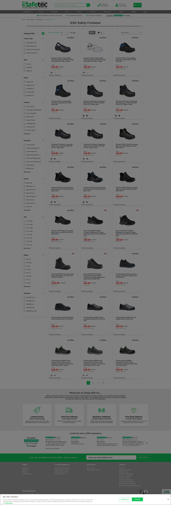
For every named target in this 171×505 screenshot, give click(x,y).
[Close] (168, 499)
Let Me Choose (125, 499)
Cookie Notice (9, 503)
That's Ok (137, 499)
